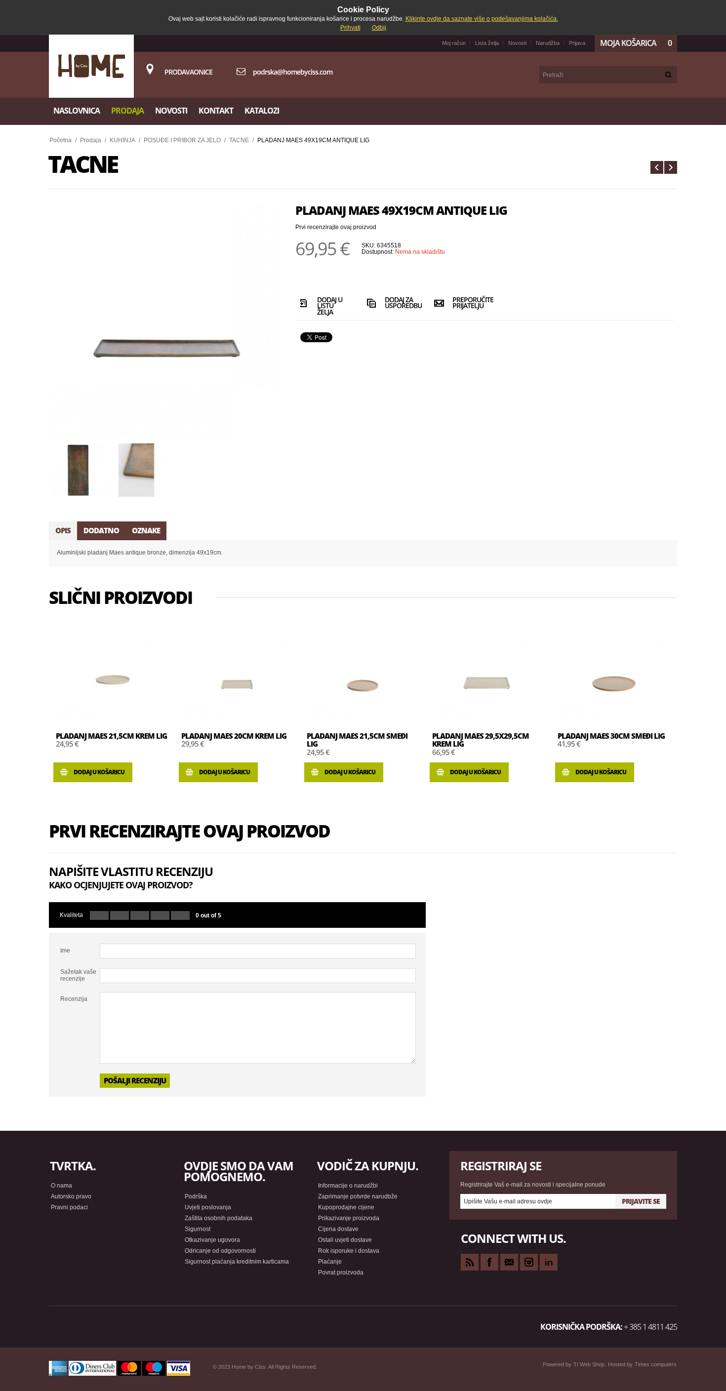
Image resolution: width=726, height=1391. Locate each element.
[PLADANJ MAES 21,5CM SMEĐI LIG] (362, 672)
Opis (63, 530)
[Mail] (509, 1262)
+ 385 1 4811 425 (650, 1326)
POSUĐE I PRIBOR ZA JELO (182, 140)
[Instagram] (529, 1262)
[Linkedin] (549, 1262)
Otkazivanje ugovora (212, 1239)
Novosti (517, 43)
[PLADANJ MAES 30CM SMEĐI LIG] (613, 672)
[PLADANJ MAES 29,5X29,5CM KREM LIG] (488, 672)
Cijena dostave (338, 1229)
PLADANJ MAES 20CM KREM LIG (233, 736)
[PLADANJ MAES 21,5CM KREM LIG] (111, 672)
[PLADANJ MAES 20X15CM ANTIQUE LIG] (656, 167)
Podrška (196, 1196)
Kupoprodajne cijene (346, 1207)
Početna (60, 140)
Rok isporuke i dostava (348, 1250)
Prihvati (350, 27)
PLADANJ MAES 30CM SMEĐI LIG (611, 736)
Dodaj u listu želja (329, 305)
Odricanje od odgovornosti (220, 1250)
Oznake (146, 530)
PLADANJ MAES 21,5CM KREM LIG (111, 736)
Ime (65, 950)
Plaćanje (330, 1261)
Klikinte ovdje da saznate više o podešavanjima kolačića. (481, 18)
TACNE (239, 140)
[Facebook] (489, 1262)
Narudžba (548, 43)
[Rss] (470, 1262)
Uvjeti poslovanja (208, 1207)
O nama (61, 1185)
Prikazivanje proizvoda (348, 1218)
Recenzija (73, 998)
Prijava (577, 43)
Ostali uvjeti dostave (345, 1239)
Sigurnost (197, 1229)
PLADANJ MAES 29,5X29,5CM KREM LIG (480, 740)
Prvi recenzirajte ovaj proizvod (335, 227)
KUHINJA (122, 140)
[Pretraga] (668, 74)
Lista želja (487, 43)
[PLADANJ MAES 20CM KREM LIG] (237, 672)
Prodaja (90, 140)
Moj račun (454, 43)
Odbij (379, 27)
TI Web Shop (589, 1364)
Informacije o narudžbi (348, 1185)
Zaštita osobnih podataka (218, 1218)
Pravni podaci (69, 1207)
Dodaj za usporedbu (401, 304)
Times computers (656, 1364)
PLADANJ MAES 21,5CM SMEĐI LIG (357, 740)
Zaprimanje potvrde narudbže (358, 1196)
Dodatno (101, 530)
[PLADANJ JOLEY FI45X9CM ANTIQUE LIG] (670, 167)
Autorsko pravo (71, 1196)
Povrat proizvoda (340, 1272)
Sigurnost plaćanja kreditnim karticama (237, 1261)
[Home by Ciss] (91, 66)
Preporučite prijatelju (468, 304)
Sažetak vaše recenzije (78, 975)
